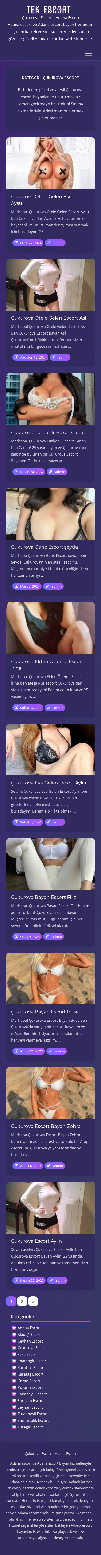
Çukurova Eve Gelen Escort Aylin (48, 783)
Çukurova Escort (32, 1347)
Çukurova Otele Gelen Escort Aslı (49, 318)
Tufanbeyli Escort (33, 1413)
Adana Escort (29, 1327)
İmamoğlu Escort (33, 1361)
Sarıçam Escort (31, 1400)
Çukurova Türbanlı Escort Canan (49, 432)
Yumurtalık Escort (33, 1420)
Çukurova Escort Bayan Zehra (46, 1126)
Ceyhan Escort (30, 1341)
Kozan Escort (29, 1380)
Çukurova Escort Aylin (36, 1241)
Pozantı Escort (30, 1387)
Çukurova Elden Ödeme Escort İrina (47, 665)
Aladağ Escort (30, 1334)
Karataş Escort (30, 1374)
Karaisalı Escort (31, 1367)
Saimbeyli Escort (32, 1394)
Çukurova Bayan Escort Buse (45, 1012)
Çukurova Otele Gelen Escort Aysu (44, 200)
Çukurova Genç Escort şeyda (44, 547)
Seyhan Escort (30, 1407)
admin (59, 243)
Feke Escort (28, 1354)
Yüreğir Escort (30, 1427)
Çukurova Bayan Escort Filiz (43, 897)
